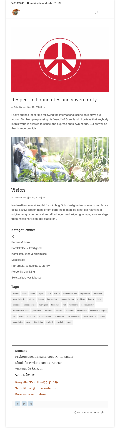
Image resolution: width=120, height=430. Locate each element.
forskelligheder (19, 299)
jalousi (41, 299)
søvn (28, 322)
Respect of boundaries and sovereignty (54, 100)
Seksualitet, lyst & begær (26, 277)
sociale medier (74, 316)
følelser (32, 299)
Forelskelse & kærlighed (26, 248)
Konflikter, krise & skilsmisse (29, 253)
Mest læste (18, 259)
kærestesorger (30, 305)
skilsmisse (31, 316)
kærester (16, 305)
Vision (18, 190)
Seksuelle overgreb (98, 311)
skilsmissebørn (45, 316)
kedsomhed (52, 299)
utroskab (59, 322)
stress (102, 316)
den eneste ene (70, 293)
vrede (69, 322)
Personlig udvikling (23, 271)
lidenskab (55, 305)
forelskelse (97, 293)
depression (85, 293)
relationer (70, 311)
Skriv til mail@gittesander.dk (35, 388)
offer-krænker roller (21, 311)
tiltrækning (38, 322)
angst (24, 293)
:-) (43, 107)
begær (41, 293)
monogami (73, 305)
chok (49, 293)
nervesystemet (87, 305)
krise (100, 299)
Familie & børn (20, 242)
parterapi (48, 311)
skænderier (59, 316)
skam (21, 316)
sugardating (18, 322)
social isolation (89, 316)
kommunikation (67, 299)
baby (32, 293)
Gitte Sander (20, 107)
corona (57, 293)
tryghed (49, 322)
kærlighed (43, 305)
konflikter (81, 299)
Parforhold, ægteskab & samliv (30, 265)
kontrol (91, 299)
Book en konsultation (30, 394)
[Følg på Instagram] (30, 403)
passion (59, 311)
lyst (64, 305)
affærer (16, 293)
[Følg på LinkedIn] (24, 403)
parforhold (36, 311)
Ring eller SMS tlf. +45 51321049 (36, 382)
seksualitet (82, 311)
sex (14, 316)
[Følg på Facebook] (17, 403)
